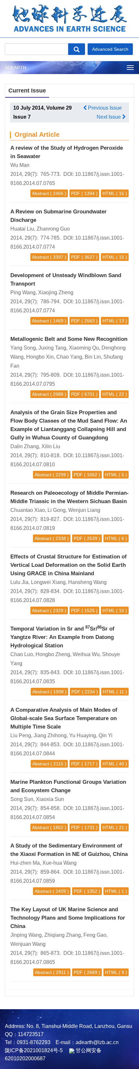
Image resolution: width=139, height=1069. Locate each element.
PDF (75, 193)
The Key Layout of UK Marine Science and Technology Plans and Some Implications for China (67, 917)
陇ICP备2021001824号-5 (34, 1050)
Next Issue (109, 117)
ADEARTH (15, 67)
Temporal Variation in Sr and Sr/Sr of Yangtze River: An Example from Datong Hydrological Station (62, 637)
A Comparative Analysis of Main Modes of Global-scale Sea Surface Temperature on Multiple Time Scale (63, 718)
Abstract (40, 193)
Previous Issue (104, 108)
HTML (108, 193)
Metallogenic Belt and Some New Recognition (68, 339)
